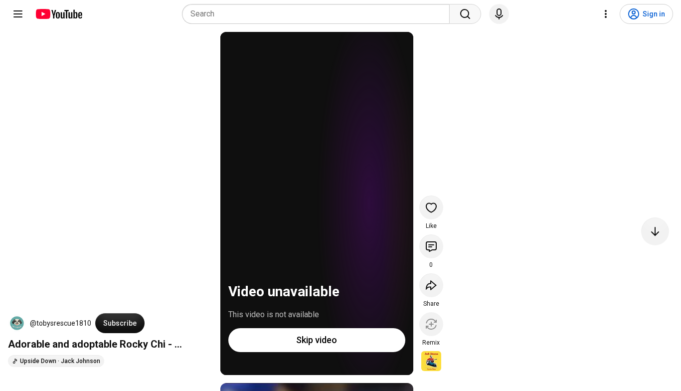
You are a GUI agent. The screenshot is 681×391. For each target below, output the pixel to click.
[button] (17, 323)
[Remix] (431, 324)
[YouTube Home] (58, 14)
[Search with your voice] (499, 14)
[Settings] (606, 14)
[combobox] (318, 14)
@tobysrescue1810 (60, 323)
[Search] (465, 14)
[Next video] (655, 231)
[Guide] (18, 14)
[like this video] (431, 207)
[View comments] (431, 246)
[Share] (431, 285)
